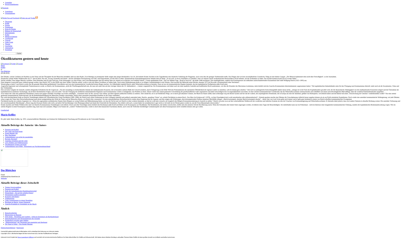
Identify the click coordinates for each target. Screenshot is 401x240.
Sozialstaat (8, 50)
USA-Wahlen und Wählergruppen (16, 143)
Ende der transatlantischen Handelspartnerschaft (21, 191)
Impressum (20, 228)
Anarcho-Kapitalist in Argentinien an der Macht (20, 204)
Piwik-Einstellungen (11, 4)
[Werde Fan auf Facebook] (10, 18)
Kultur (7, 35)
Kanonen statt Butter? (12, 197)
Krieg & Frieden (10, 29)
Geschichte (8, 46)
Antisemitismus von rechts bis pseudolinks (19, 137)
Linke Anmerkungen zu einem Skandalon (18, 200)
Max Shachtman (10, 135)
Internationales (10, 33)
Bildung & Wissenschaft (13, 31)
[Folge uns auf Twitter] (27, 18)
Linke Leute (9, 42)
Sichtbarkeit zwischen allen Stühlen (16, 220)
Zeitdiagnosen (9, 198)
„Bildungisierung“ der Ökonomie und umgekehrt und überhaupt (26, 222)
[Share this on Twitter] (12, 64)
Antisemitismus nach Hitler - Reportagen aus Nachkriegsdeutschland (27, 146)
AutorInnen (9, 11)
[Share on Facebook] (5, 64)
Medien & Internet (11, 36)
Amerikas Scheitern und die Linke (16, 141)
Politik (7, 23)
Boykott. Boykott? (11, 139)
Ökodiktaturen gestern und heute (16, 144)
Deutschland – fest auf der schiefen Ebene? (19, 193)
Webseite (4, 178)
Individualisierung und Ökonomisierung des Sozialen (22, 218)
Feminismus (9, 27)
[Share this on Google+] (19, 64)
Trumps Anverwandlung (13, 187)
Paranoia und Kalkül (12, 129)
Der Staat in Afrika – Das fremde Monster (19, 224)
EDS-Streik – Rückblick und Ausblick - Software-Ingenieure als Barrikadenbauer (32, 217)
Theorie (7, 44)
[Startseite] (4, 8)
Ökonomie (8, 21)
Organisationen (10, 13)
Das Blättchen (5, 71)
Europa (7, 25)
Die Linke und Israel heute (14, 131)
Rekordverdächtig (11, 213)
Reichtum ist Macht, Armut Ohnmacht (17, 202)
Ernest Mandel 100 (11, 133)
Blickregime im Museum (13, 215)
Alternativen (9, 48)
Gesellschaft (9, 38)
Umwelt (7, 40)
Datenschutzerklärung (8, 228)
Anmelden (8, 2)
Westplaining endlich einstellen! (15, 195)
